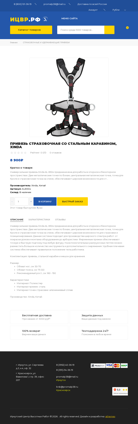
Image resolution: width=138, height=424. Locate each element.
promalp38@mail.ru (54, 4)
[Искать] (109, 30)
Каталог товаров (29, 29)
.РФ (26, 19)
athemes (110, 416)
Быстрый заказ (72, 201)
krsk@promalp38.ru (67, 386)
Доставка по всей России (92, 4)
